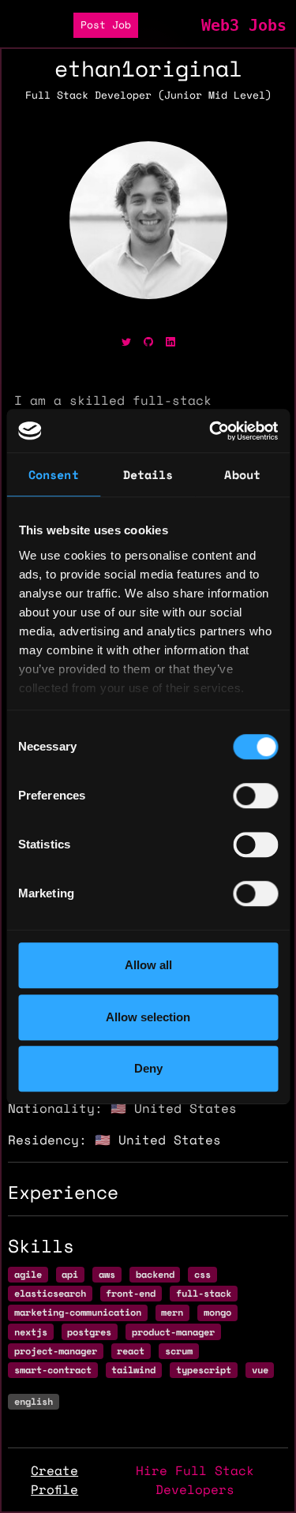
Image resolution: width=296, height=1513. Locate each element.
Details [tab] (148, 474)
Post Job (106, 24)
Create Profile (54, 1480)
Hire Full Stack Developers (195, 1480)
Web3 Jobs (244, 25)
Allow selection (148, 1017)
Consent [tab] (53, 474)
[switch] (255, 795)
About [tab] (242, 474)
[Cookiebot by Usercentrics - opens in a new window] (211, 431)
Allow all (148, 965)
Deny (148, 1068)
